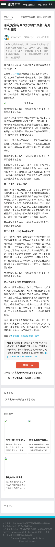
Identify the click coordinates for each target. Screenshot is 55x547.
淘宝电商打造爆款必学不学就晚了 (28, 372)
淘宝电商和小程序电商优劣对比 (27, 378)
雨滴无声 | (27, 4)
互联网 (15, 74)
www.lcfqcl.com (28, 538)
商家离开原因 (27, 336)
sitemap (32, 541)
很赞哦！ (26, 365)
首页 (39, 17)
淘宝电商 (14, 336)
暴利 (37, 336)
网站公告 (47, 17)
